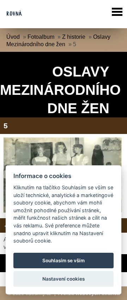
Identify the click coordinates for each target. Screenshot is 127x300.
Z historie (73, 37)
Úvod (13, 37)
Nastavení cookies (63, 279)
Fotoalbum (41, 37)
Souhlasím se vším (63, 260)
